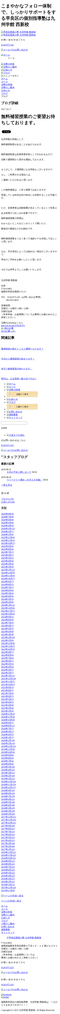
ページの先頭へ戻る (11, 901)
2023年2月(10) (8, 637)
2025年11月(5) (8, 540)
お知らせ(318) (8, 502)
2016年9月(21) (8, 861)
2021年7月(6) (7, 693)
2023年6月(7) (7, 625)
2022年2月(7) (7, 673)
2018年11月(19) (8, 784)
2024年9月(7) (7, 581)
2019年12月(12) (8, 746)
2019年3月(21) (8, 773)
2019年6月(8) (7, 764)
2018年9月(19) (8, 790)
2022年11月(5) (8, 646)
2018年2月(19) (8, 811)
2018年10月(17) (8, 787)
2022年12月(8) (8, 643)
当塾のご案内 (8, 87)
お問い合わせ (8, 926)
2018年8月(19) (8, 793)
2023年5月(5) (7, 628)
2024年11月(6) (8, 575)
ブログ (4, 93)
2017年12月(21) (8, 817)
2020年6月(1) (7, 731)
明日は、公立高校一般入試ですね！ (19, 378)
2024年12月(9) (8, 573)
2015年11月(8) (8, 890)
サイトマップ (8, 932)
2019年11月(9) (8, 749)
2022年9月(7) (7, 652)
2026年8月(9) (7, 514)
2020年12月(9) (8, 714)
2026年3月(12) (8, 528)
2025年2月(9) (7, 567)
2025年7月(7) (7, 552)
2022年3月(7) (7, 670)
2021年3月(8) (7, 705)
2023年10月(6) (8, 614)
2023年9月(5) (7, 617)
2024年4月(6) (7, 596)
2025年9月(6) (7, 546)
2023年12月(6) (8, 608)
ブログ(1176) (7, 499)
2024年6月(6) (7, 590)
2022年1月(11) (8, 676)
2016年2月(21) (8, 881)
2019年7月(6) (7, 761)
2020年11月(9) (8, 717)
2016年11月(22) (8, 855)
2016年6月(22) (8, 870)
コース (4, 81)
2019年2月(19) (8, 776)
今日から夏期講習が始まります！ (18, 359)
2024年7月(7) (7, 587)
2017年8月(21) (8, 829)
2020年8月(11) (8, 726)
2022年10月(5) (8, 649)
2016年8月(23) (8, 864)
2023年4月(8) (7, 631)
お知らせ (5, 90)
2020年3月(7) (7, 737)
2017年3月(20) (8, 843)
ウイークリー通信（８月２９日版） (24, 480)
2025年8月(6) (7, 549)
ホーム (4, 78)
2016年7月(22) (8, 867)
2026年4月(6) (7, 525)
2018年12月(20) (8, 781)
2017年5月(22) (8, 837)
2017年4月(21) (8, 840)
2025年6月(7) (7, 555)
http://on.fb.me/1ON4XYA (13, 325)
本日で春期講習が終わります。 (16, 369)
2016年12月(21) (8, 852)
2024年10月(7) (8, 578)
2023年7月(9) (7, 623)
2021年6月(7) (7, 696)
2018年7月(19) (8, 796)
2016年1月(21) (8, 884)
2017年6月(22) (8, 834)
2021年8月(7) (7, 690)
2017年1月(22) (8, 849)
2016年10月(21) (8, 858)
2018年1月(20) (8, 814)
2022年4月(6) (7, 667)
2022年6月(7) (7, 661)
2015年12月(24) (8, 887)
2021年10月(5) (8, 684)
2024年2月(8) (7, 602)
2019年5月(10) (8, 767)
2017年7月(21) (8, 831)
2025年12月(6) (8, 537)
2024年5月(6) (7, 593)
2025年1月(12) (8, 570)
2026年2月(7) (7, 531)
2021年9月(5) (7, 687)
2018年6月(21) (8, 799)
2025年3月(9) (7, 564)
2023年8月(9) (7, 620)
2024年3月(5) (7, 599)
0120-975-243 (7, 45)
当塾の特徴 (6, 84)
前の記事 (9, 328)
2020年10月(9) (8, 720)
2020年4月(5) (7, 734)
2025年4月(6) (7, 561)
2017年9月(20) (8, 826)
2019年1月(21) (8, 778)
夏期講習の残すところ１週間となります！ (22, 349)
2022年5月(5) (7, 664)
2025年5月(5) (7, 558)
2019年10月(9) (8, 752)
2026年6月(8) (7, 520)
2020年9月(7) (7, 723)
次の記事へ (6, 331)
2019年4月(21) (8, 770)
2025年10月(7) (8, 543)
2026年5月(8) (7, 523)
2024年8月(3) (7, 584)
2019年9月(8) (7, 755)
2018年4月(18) (8, 805)
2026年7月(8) (7, 517)
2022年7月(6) (7, 658)
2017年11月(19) (8, 820)
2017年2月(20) (8, 846)
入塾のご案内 (8, 924)
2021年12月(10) (8, 678)
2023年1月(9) (7, 640)
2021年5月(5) (7, 699)
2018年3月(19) (8, 808)
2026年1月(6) (7, 534)
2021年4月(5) (7, 702)
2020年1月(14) (8, 743)
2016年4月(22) (8, 876)
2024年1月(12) (8, 605)
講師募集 (5, 929)
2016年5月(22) (8, 873)
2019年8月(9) (7, 758)
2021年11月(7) (8, 681)
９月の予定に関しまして (19, 472)
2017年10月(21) (8, 823)
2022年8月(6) (7, 655)
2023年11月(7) (8, 611)
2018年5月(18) (8, 802)
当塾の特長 (6, 912)
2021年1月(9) (7, 711)
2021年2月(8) (7, 708)
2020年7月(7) (7, 728)
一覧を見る (6, 485)
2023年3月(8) (7, 634)
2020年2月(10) (8, 740)
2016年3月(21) (8, 879)
